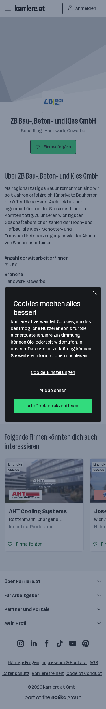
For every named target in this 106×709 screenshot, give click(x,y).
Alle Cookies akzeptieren (53, 406)
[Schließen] (94, 293)
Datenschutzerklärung (51, 349)
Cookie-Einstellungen (53, 372)
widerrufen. (66, 342)
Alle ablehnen (53, 390)
